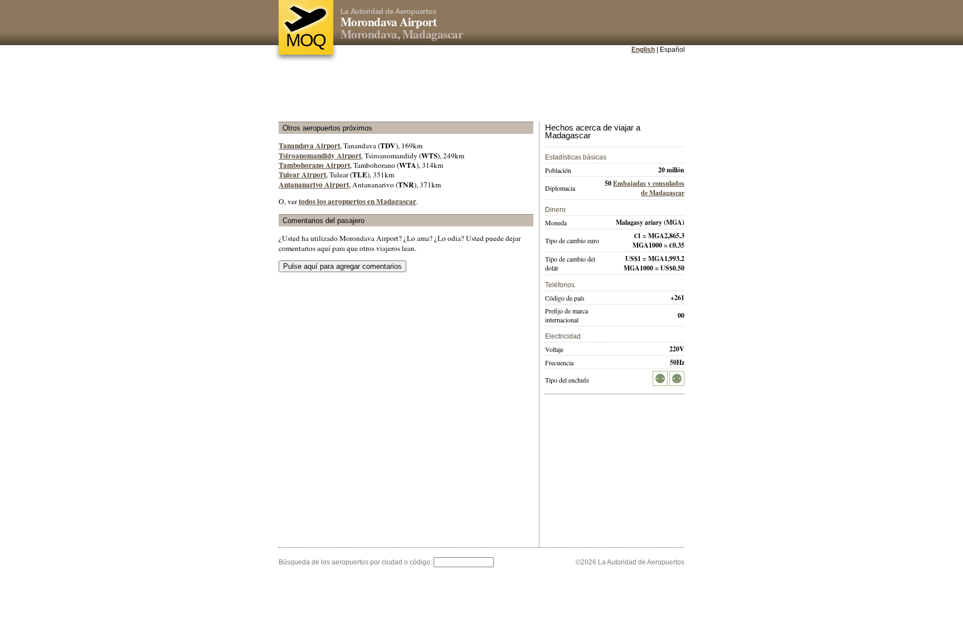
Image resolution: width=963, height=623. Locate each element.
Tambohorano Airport (314, 165)
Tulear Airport (302, 174)
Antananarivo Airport (314, 184)
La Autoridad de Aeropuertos (388, 11)
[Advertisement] (481, 89)
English (643, 50)
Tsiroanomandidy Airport (320, 155)
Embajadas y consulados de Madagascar (648, 187)
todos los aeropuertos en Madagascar (357, 201)
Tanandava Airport (309, 145)
